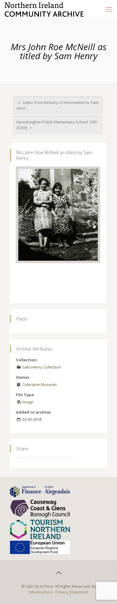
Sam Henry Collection (41, 367)
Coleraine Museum (39, 384)
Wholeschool (40, 592)
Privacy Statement (71, 592)
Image (27, 402)
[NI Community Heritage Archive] (44, 9)
